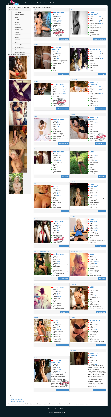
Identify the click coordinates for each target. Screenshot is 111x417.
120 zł (59, 230)
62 (57, 259)
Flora (35, 149)
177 (100, 88)
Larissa (73, 149)
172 (58, 225)
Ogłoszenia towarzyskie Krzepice (20, 398)
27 (100, 17)
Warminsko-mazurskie (20, 47)
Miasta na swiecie (19, 29)
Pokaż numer (65, 176)
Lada (35, 184)
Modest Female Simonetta (41, 251)
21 (57, 188)
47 (57, 326)
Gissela (73, 317)
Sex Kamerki (34, 3)
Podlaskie (17, 37)
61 (57, 55)
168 (100, 53)
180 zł (59, 128)
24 (63, 86)
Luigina (73, 46)
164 (95, 155)
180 (95, 359)
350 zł (101, 58)
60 (57, 18)
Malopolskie (17, 24)
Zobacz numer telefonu (99, 39)
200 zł (59, 22)
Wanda (73, 216)
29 (57, 364)
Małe (64, 91)
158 (58, 324)
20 (57, 15)
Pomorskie (17, 39)
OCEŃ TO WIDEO (58, 13)
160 (58, 16)
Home (26, 3)
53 (57, 157)
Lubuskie (17, 22)
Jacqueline (74, 79)
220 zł (59, 58)
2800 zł (59, 329)
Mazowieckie (18, 27)
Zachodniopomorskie (20, 52)
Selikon (96, 228)
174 (100, 18)
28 (57, 51)
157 (58, 155)
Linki (49, 3)
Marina (36, 218)
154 (95, 324)
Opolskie (17, 32)
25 (100, 51)
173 (58, 291)
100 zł (101, 23)
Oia (35, 10)
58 (100, 20)
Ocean (36, 317)
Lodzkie (16, 17)
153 (58, 123)
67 (100, 90)
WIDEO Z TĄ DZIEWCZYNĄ (93, 14)
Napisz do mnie (64, 312)
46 (57, 293)
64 (94, 292)
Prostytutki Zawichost (17, 399)
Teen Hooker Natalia (76, 251)
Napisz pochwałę (64, 39)
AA (58, 126)
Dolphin (73, 114)
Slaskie (16, 42)
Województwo (14, 9)
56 (94, 157)
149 (64, 88)
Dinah (36, 44)
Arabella (73, 284)
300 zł (64, 93)
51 (94, 326)
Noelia (36, 81)
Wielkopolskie (18, 50)
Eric (35, 357)
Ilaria (35, 116)
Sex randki (56, 3)
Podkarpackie (18, 34)
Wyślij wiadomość (100, 143)
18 (94, 154)
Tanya (36, 285)
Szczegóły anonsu (63, 74)
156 (58, 366)
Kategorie (43, 3)
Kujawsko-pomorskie (20, 14)
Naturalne (59, 20)
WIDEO (92, 152)
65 (63, 90)
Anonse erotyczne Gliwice (18, 401)
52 (94, 124)
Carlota (73, 10)
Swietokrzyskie (18, 44)
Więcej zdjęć (102, 74)
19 (94, 121)
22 (57, 121)
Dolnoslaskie (18, 12)
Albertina (73, 350)
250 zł (95, 195)
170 (58, 53)
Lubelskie (17, 19)
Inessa (73, 182)
